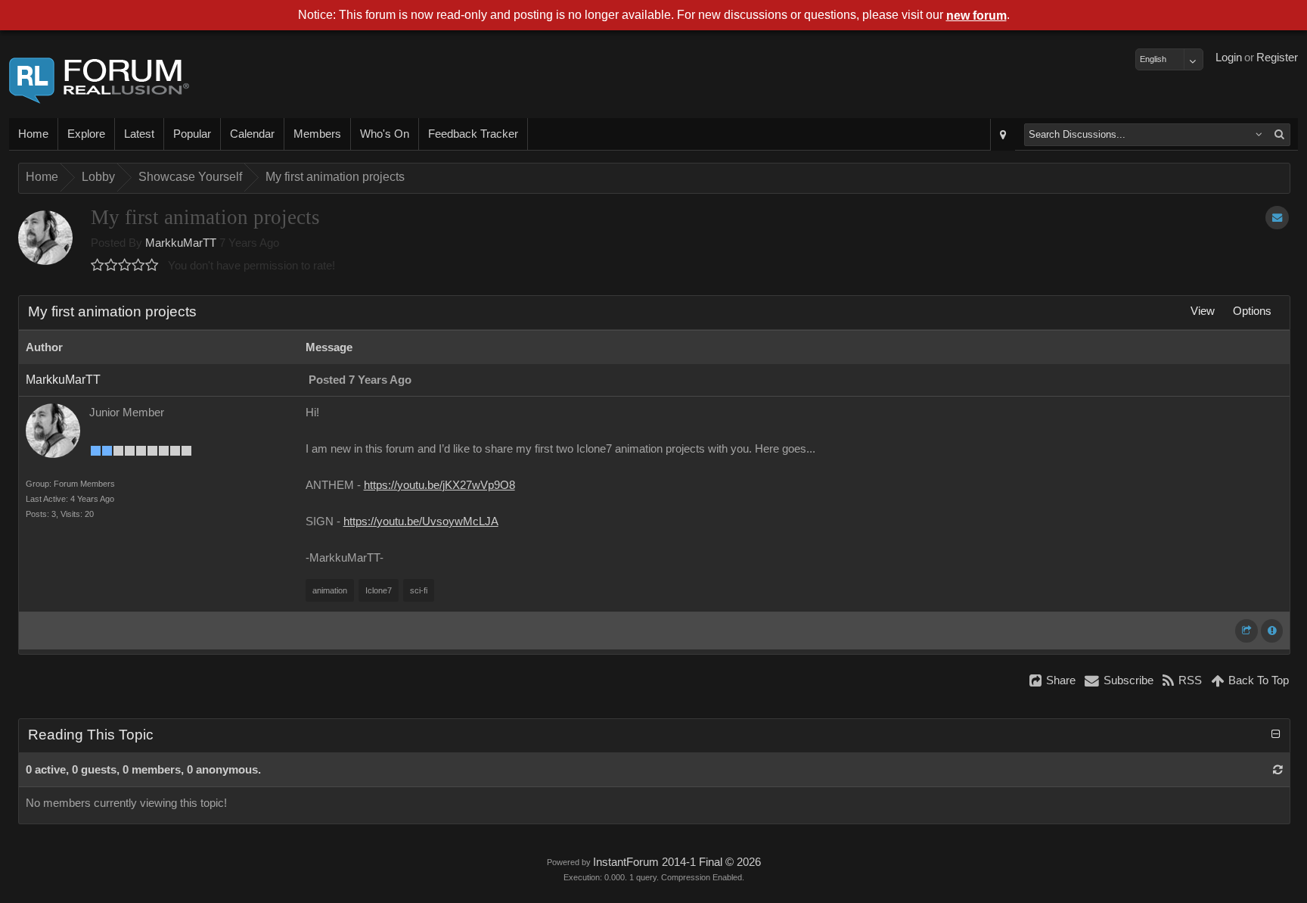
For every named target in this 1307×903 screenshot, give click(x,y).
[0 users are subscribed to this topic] (1277, 217)
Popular (192, 134)
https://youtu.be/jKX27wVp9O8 (439, 485)
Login (1228, 57)
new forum (976, 15)
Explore (86, 134)
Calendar (252, 134)
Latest (139, 134)
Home (33, 134)
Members (317, 134)
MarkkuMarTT (180, 243)
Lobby (98, 176)
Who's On (384, 134)
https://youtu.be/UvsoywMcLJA (420, 521)
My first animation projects (335, 176)
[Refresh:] (1278, 770)
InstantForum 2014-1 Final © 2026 (677, 862)
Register (1277, 57)
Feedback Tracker (473, 134)
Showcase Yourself (190, 176)
